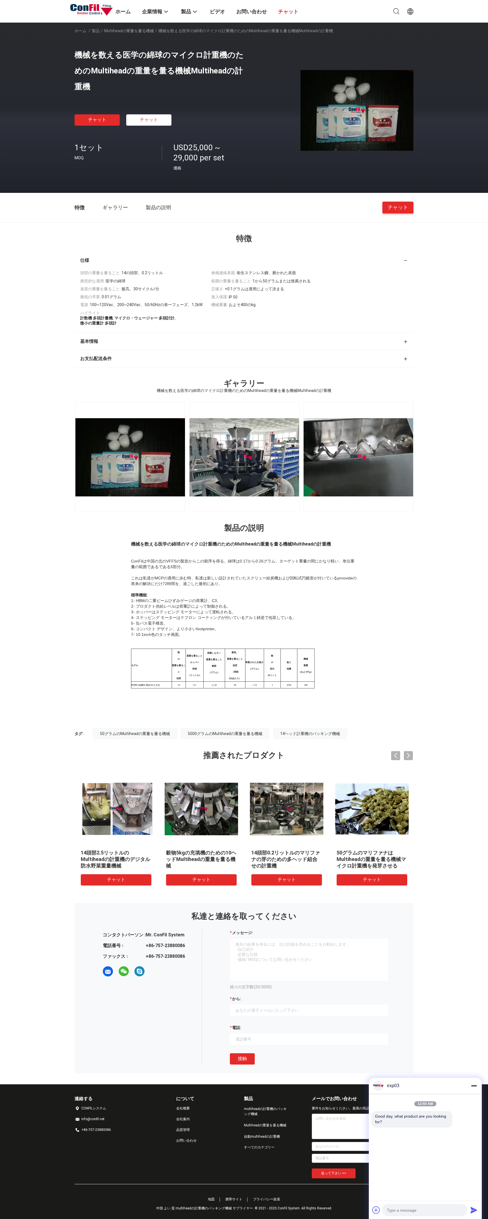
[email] (108, 971)
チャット (97, 119)
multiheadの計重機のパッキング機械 (265, 1111)
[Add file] (376, 1210)
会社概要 (183, 1108)
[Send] (473, 1210)
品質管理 (183, 1130)
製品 (96, 31)
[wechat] (124, 971)
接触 (242, 1058)
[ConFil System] (91, 9)
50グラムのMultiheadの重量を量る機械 (135, 733)
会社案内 (183, 1119)
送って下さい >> (333, 1173)
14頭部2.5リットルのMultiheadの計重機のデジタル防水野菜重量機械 (115, 859)
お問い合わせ (186, 1140)
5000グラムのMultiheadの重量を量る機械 (225, 733)
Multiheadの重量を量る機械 (129, 31)
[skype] (139, 971)
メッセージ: (242, 932)
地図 (211, 1199)
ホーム (80, 31)
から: (236, 998)
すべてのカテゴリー (259, 1147)
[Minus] (473, 1085)
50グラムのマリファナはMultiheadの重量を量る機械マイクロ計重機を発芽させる (371, 859)
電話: (236, 1027)
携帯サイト (233, 1199)
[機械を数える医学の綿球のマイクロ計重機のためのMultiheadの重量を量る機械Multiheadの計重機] (356, 110)
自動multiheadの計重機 (262, 1137)
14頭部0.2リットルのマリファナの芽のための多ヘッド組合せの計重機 (285, 859)
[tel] (155, 971)
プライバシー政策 (266, 1199)
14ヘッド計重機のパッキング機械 (310, 733)
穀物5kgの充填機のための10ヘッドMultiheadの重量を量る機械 (201, 859)
